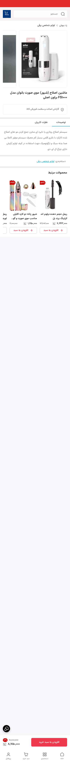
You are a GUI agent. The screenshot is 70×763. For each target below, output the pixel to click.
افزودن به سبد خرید (49, 742)
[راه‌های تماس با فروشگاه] (6, 728)
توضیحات (61, 122)
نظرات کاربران (41, 122)
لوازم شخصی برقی (46, 25)
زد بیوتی (63, 25)
